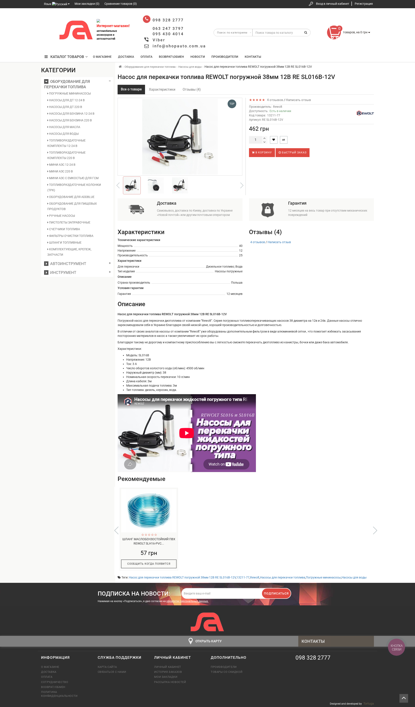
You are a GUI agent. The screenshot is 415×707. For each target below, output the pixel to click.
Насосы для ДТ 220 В (65, 107)
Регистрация (364, 3)
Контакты (253, 56)
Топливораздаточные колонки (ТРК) (74, 187)
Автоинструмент (67, 263)
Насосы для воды (63, 133)
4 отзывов (274, 100)
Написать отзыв (298, 100)
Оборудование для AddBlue (71, 197)
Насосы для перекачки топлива (282, 577)
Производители (224, 56)
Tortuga (368, 703)
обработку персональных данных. (187, 601)
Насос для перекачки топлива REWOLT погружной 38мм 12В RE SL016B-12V (182, 577)
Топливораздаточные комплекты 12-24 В (66, 143)
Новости (197, 56)
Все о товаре (131, 89)
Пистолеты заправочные (69, 222)
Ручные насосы (61, 215)
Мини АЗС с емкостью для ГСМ (73, 178)
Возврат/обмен (53, 687)
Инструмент (62, 272)
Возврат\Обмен (171, 56)
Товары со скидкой (226, 671)
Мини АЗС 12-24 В (61, 164)
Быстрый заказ (293, 152)
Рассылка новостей (170, 682)
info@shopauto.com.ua (179, 46)
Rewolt (277, 106)
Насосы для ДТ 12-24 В (66, 100)
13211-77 (242, 577)
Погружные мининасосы (69, 93)
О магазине (102, 56)
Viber (159, 40)
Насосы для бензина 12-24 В (71, 113)
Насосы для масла (64, 127)
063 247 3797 (48, 30)
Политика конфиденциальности (59, 693)
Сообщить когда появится (149, 563)
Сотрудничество (54, 682)
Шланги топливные (64, 242)
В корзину (263, 152)
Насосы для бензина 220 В (70, 120)
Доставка (126, 56)
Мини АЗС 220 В (60, 171)
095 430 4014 (49, 43)
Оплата (146, 56)
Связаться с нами (112, 671)
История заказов (168, 671)
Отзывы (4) (192, 89)
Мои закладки (165, 676)
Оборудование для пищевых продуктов (72, 206)
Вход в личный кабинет (332, 3)
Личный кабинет (167, 666)
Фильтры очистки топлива (70, 236)
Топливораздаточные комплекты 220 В (66, 155)
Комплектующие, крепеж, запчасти (69, 251)
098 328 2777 (48, 17)
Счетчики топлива (64, 229)
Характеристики (162, 89)
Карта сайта (107, 666)
